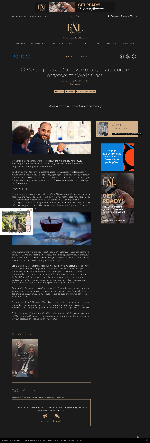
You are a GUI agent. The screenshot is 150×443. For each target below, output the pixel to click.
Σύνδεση (126, 16)
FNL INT (135, 16)
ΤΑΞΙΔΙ (84, 44)
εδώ (80, 440)
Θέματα (83, 57)
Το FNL (92, 438)
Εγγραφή (116, 16)
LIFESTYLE (97, 44)
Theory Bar (70, 91)
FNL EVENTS (112, 44)
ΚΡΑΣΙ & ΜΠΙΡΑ (57, 44)
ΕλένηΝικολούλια (120, 126)
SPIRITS (72, 44)
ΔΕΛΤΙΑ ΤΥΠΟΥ (128, 44)
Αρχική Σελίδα (69, 57)
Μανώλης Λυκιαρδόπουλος (86, 91)
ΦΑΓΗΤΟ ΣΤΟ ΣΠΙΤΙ (38, 44)
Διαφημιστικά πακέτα (102, 438)
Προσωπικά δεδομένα (125, 438)
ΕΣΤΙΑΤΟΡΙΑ (20, 44)
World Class (60, 91)
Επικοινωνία (84, 438)
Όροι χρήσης (113, 438)
